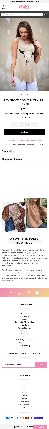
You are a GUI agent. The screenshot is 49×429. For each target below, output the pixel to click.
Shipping (24, 331)
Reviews (24, 337)
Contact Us (25, 334)
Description (8, 151)
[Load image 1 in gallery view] (24, 54)
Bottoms (24, 395)
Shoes (24, 398)
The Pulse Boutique (30, 427)
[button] (40, 427)
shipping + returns (12, 159)
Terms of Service (24, 328)
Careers (24, 319)
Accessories (24, 401)
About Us (24, 313)
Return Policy (25, 316)
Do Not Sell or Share (24, 342)
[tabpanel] (24, 54)
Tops (24, 390)
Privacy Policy (24, 325)
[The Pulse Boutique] (24, 7)
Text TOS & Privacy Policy (24, 322)
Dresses (24, 392)
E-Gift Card (24, 404)
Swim (24, 387)
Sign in (7, 144)
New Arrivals (24, 384)
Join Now (41, 365)
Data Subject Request (24, 340)
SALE (24, 407)
